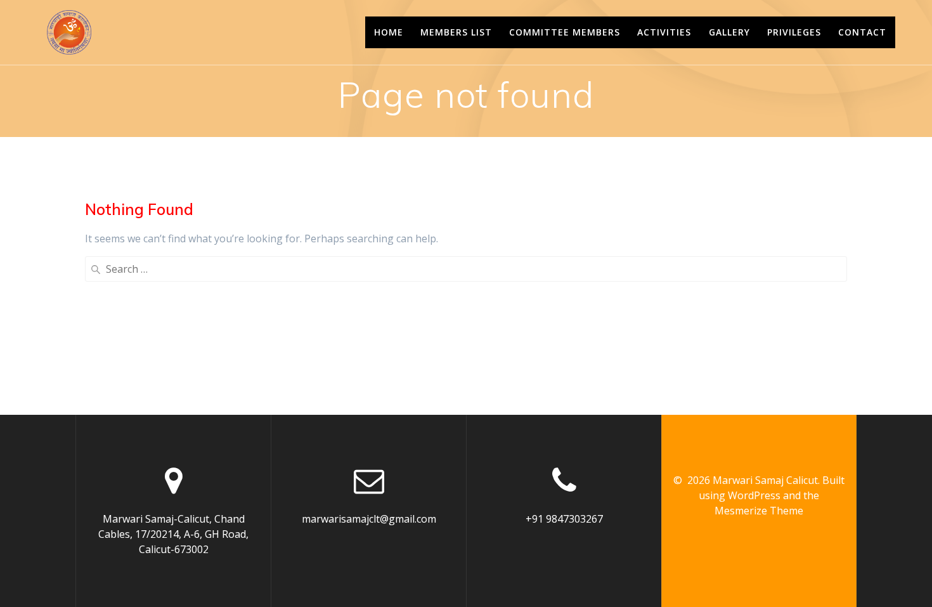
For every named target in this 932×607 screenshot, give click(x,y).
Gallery (729, 32)
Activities (664, 32)
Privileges (794, 32)
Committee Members (564, 32)
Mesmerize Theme (759, 511)
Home (388, 32)
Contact (862, 32)
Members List (456, 32)
